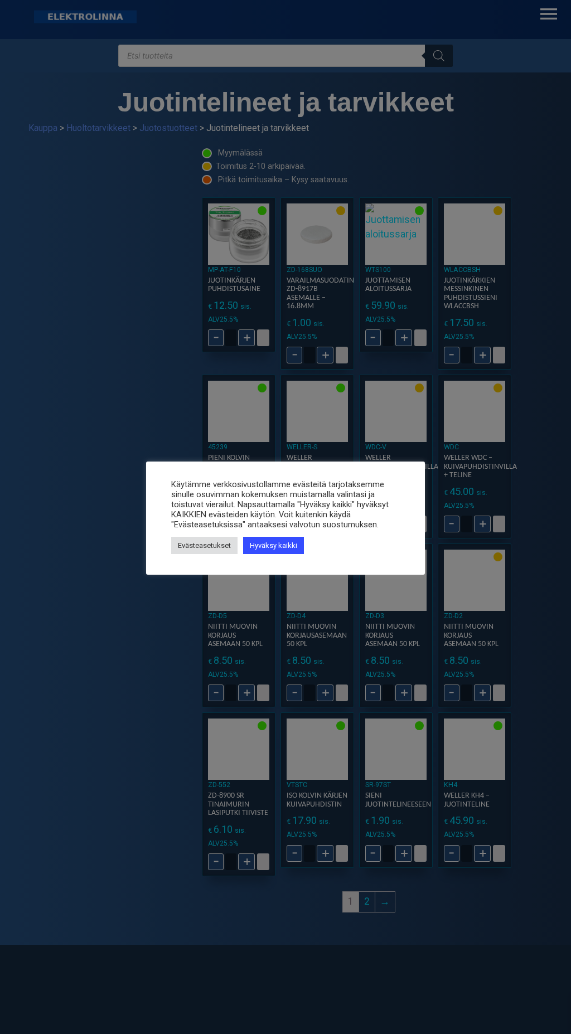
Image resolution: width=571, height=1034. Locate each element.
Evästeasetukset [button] (204, 545)
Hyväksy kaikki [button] (273, 545)
